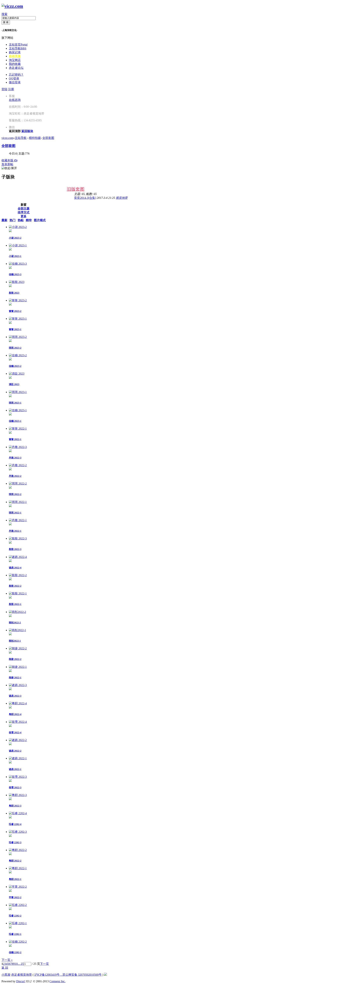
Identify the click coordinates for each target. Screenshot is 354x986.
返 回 (4, 967)
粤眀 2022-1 (15, 879)
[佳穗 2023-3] (18, 263)
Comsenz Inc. (57, 981)
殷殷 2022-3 (15, 549)
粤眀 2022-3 (15, 805)
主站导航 (17, 48)
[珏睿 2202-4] (18, 813)
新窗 (24, 204)
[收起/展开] (9, 168)
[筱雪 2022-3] (18, 776)
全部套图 (48, 137)
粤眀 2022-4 (15, 714)
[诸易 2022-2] (18, 740)
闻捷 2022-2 (15, 659)
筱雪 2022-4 (15, 732)
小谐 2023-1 (15, 256)
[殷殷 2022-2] (18, 575)
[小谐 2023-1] (18, 245)
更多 (24, 216)
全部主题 (24, 208)
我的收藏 (15, 63)
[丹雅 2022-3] (18, 447)
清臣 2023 (14, 384)
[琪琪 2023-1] (18, 392)
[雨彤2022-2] (17, 611)
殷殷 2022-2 (15, 585)
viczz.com (7, 137)
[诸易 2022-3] (18, 685)
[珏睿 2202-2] (18, 905)
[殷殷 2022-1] (18, 593)
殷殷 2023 (14, 292)
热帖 (21, 220)
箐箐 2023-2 (15, 311)
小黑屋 (5, 974)
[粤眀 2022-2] (18, 850)
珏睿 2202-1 (15, 934)
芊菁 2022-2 (15, 897)
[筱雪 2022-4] (18, 721)
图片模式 (40, 220)
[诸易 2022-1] (18, 758)
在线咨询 (15, 99)
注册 (11, 89)
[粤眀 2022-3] (18, 795)
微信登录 (15, 82)
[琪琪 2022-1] (18, 502)
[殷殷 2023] (16, 281)
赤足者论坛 (16, 67)
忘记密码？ (16, 74)
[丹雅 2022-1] (18, 520)
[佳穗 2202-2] (18, 941)
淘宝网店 (15, 60)
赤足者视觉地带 (21, 974)
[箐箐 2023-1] (18, 318)
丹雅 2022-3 (15, 457)
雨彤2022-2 (15, 622)
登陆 (4, 89)
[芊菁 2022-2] (18, 886)
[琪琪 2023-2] (18, 336)
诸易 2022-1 (15, 769)
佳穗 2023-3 (15, 274)
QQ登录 (14, 78)
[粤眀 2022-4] (18, 703)
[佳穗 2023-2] (18, 355)
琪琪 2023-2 (15, 347)
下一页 (44, 963)
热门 (12, 220)
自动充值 (15, 56)
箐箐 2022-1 (15, 439)
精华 (29, 220)
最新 (4, 220)
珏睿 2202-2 (15, 915)
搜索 (4, 14)
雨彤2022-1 (15, 640)
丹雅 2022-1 (15, 531)
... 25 (21, 963)
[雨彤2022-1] (17, 630)
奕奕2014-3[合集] (85, 197)
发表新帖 (7, 164)
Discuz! (20, 981)
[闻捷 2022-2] (18, 648)
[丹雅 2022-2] (18, 465)
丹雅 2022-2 (15, 476)
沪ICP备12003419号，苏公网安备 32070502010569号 (68, 974)
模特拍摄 (35, 137)
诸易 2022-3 (15, 695)
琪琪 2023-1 (15, 402)
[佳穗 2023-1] (18, 410)
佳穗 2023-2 (15, 366)
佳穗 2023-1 (15, 421)
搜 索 (5, 22)
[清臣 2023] (16, 373)
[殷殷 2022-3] (18, 538)
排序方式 (24, 212)
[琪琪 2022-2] (18, 483)
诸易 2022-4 (15, 567)
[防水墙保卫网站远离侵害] (105, 974)
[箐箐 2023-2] (18, 300)
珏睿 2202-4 (15, 824)
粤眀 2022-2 (15, 860)
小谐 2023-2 (15, 237)
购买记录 (15, 52)
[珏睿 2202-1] (18, 923)
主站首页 (18, 44)
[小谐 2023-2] (18, 227)
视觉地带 (122, 197)
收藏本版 (9, 160)
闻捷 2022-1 (15, 677)
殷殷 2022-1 (15, 604)
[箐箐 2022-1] (18, 428)
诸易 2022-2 (15, 750)
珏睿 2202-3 (15, 842)
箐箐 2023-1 (15, 329)
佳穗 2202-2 (15, 952)
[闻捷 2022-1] (18, 666)
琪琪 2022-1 (15, 512)
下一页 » (7, 959)
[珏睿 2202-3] (18, 831)
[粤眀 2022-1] (18, 868)
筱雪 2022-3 (15, 787)
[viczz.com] (12, 6)
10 (16, 963)
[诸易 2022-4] (18, 556)
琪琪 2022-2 (15, 494)
